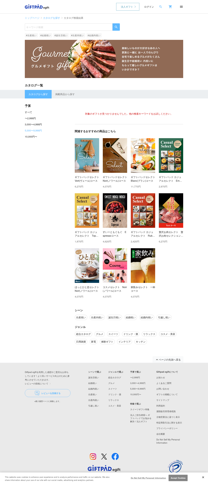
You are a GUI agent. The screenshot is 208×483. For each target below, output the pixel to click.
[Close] (203, 477)
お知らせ (160, 377)
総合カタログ (114, 377)
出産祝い (92, 394)
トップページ (32, 18)
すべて (28, 112)
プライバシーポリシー (167, 428)
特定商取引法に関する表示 (169, 422)
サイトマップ (162, 399)
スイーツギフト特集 (139, 409)
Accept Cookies (178, 477)
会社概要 (160, 433)
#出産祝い (31, 35)
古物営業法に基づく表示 (168, 416)
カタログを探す (51, 18)
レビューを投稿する (51, 393)
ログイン (149, 6)
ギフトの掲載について (167, 394)
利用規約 (160, 405)
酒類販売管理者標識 (166, 411)
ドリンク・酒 (114, 394)
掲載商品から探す (65, 94)
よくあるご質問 (163, 383)
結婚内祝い (93, 388)
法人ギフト (127, 6)
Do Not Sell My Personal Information (148, 477)
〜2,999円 (30, 118)
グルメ (111, 383)
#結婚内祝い (94, 35)
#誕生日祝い (61, 35)
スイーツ (112, 388)
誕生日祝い (93, 377)
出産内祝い (93, 399)
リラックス (113, 399)
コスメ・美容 (114, 405)
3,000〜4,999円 (33, 124)
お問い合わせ (162, 388)
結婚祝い (92, 383)
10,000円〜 (31, 136)
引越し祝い (93, 405)
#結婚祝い (45, 35)
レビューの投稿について (36, 383)
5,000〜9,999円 (33, 130)
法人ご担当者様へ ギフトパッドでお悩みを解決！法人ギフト (141, 418)
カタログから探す (38, 94)
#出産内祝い (77, 35)
